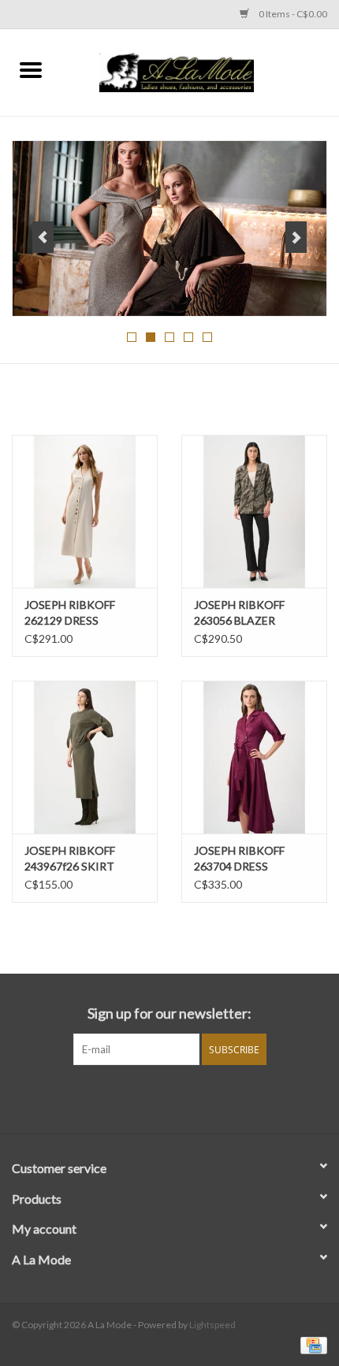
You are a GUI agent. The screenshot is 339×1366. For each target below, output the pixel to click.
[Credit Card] (311, 1344)
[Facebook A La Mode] (156, 1097)
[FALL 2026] (169, 229)
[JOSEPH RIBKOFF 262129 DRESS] (85, 511)
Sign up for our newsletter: (169, 1013)
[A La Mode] (200, 70)
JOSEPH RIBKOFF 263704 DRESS (239, 858)
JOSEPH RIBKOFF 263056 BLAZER (239, 612)
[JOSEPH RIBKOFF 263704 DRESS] (254, 757)
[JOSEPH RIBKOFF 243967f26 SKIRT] (85, 757)
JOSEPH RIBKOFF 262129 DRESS (69, 612)
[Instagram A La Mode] (183, 1097)
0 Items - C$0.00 (292, 14)
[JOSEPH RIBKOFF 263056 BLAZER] (254, 511)
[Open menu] (30, 69)
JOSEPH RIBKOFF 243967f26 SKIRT (69, 858)
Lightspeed (212, 1325)
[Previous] (43, 237)
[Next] (296, 237)
